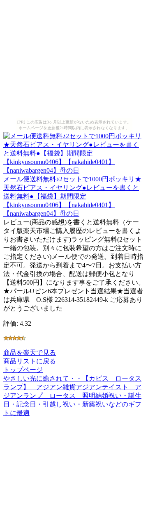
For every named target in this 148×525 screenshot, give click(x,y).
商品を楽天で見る (29, 352)
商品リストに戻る (29, 361)
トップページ (23, 369)
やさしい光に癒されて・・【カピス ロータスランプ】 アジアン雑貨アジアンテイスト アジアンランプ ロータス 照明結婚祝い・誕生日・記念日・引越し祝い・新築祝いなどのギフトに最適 (72, 395)
